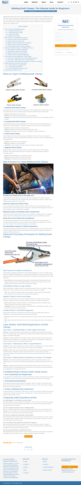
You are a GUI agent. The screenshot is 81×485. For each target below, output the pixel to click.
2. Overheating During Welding (14, 66)
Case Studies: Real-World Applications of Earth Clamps (17, 56)
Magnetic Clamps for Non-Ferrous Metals (16, 53)
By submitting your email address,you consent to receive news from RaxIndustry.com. (68, 470)
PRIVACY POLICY (48, 470)
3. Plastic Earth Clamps (12, 34)
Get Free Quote (28, 436)
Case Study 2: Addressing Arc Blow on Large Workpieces (20, 59)
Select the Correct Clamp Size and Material (17, 44)
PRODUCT (26, 464)
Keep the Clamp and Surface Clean (15, 41)
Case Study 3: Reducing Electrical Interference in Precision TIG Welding (24, 61)
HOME (25, 461)
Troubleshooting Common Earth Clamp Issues (15, 63)
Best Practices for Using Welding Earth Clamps (16, 37)
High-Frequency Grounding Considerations (17, 49)
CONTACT (26, 472)
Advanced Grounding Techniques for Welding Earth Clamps (18, 47)
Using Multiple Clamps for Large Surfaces (16, 51)
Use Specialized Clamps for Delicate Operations (18, 46)
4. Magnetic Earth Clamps (13, 36)
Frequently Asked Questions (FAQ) (13, 70)
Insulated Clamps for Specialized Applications (17, 54)
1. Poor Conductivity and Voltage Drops (16, 64)
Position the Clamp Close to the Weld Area (17, 39)
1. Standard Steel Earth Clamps (14, 30)
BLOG (25, 470)
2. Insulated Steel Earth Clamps (14, 32)
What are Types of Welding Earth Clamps (14, 29)
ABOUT (26, 467)
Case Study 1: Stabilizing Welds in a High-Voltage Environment (21, 58)
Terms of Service (65, 49)
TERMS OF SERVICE (49, 467)
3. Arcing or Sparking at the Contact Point (16, 68)
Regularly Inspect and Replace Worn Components (18, 42)
